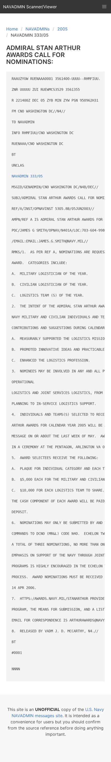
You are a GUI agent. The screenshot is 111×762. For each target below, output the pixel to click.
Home (12, 28)
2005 (62, 28)
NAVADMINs (38, 28)
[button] (104, 6)
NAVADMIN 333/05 (27, 176)
